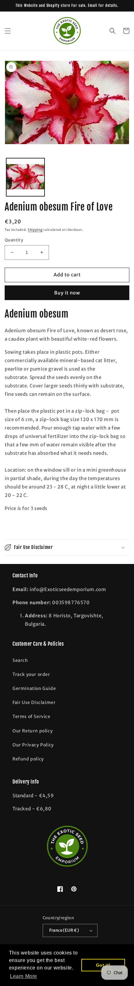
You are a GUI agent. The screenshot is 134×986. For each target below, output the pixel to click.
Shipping (35, 230)
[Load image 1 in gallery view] (25, 177)
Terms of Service (31, 716)
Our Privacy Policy (33, 745)
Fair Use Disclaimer (33, 702)
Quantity (14, 240)
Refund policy (28, 759)
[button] (8, 31)
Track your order (31, 674)
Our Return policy (32, 731)
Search (20, 660)
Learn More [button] (23, 976)
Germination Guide (34, 688)
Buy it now (67, 293)
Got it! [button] (103, 965)
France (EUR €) (64, 930)
